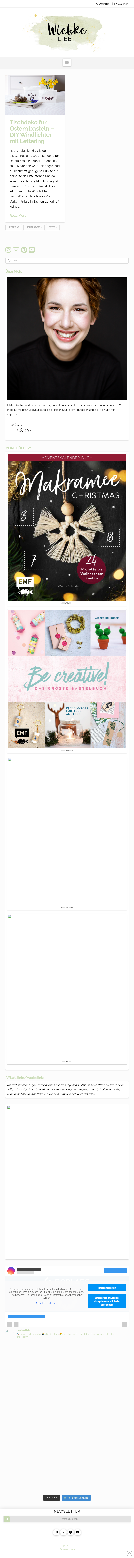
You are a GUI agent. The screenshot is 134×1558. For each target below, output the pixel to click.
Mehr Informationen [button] (46, 1303)
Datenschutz (67, 1549)
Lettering (13, 227)
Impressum (67, 1545)
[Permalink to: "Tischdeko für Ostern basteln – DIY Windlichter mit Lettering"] (35, 95)
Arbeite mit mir (105, 3)
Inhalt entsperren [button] (107, 1287)
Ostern (53, 227)
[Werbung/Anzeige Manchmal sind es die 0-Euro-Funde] (98, 1369)
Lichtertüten (34, 227)
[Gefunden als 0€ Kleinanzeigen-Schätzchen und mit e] (35, 1354)
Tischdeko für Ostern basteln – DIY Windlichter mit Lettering (32, 132)
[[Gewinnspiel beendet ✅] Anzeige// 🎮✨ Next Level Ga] (98, 1445)
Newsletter (122, 3)
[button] (67, 62)
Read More (18, 215)
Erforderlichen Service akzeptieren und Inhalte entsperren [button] (106, 1301)
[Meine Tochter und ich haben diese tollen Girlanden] (35, 1412)
